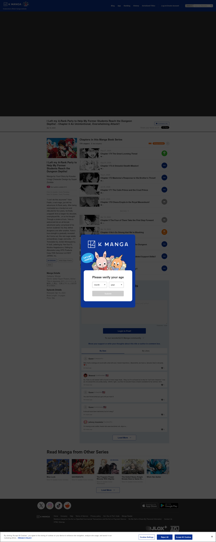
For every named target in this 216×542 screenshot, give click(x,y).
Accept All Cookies (183, 537)
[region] (108, 537)
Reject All (164, 537)
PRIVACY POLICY (25, 538)
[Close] (212, 536)
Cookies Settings (146, 537)
